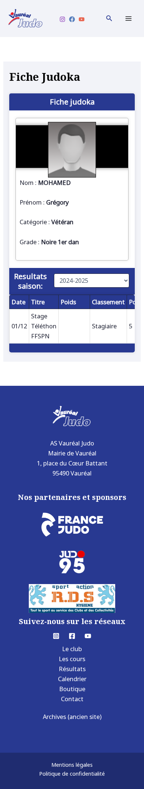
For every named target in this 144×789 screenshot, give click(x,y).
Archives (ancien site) (72, 716)
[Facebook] (72, 19)
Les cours (72, 658)
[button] (109, 18)
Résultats (72, 668)
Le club (72, 648)
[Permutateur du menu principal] (128, 18)
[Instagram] (62, 19)
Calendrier (72, 678)
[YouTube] (82, 19)
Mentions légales (72, 764)
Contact (72, 698)
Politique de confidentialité (72, 773)
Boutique (72, 688)
